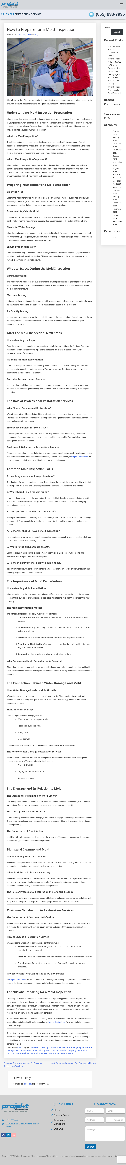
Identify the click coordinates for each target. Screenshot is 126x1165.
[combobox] (109, 1120)
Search (107, 27)
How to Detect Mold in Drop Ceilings (113, 80)
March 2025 (118, 187)
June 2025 (117, 178)
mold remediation (35, 1050)
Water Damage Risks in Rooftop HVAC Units (114, 62)
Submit (90, 1146)
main (19, 1047)
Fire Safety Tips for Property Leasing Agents (114, 71)
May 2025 (117, 181)
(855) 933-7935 (110, 14)
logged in (28, 1084)
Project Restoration (79, 457)
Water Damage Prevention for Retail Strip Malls (115, 90)
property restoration (77, 1050)
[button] (121, 4)
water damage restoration (61, 1053)
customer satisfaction (59, 1047)
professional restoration (55, 1050)
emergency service (79, 1047)
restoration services (39, 1053)
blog (36, 34)
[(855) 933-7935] (91, 14)
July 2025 (116, 174)
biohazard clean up (39, 1047)
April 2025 (117, 184)
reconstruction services (18, 1053)
